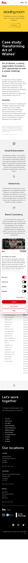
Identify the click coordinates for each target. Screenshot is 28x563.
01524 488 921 (8, 484)
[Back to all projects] (14, 385)
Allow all (14, 301)
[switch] (24, 282)
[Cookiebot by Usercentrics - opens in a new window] (20, 251)
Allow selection (14, 306)
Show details (19, 297)
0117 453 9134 (8, 502)
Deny (14, 310)
